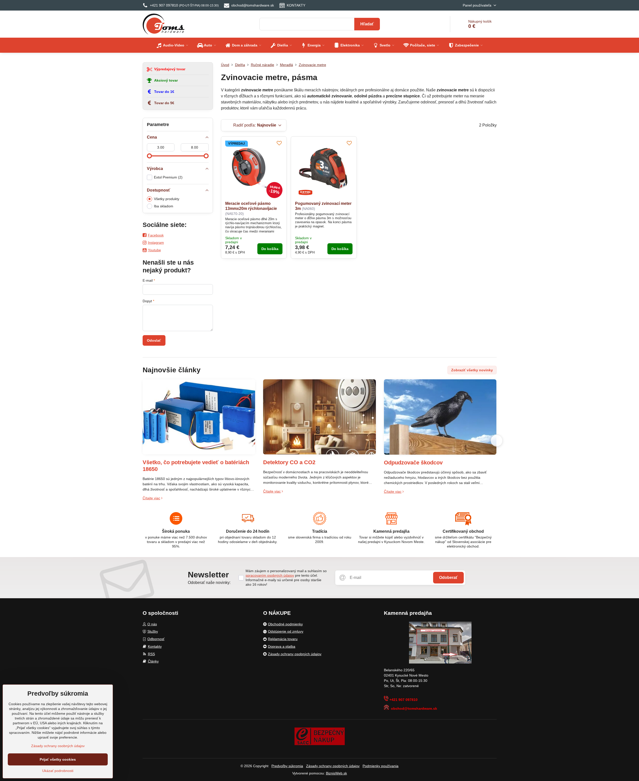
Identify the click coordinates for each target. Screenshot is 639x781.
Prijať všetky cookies (58, 759)
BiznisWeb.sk (336, 773)
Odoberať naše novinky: (209, 582)
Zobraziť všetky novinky (472, 370)
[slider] (149, 155)
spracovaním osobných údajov (270, 575)
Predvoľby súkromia (287, 766)
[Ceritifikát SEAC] (320, 736)
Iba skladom (163, 206)
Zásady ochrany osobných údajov (333, 766)
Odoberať (448, 577)
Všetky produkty (166, 199)
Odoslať (154, 340)
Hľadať (367, 24)
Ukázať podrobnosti (57, 771)
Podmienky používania (380, 766)
